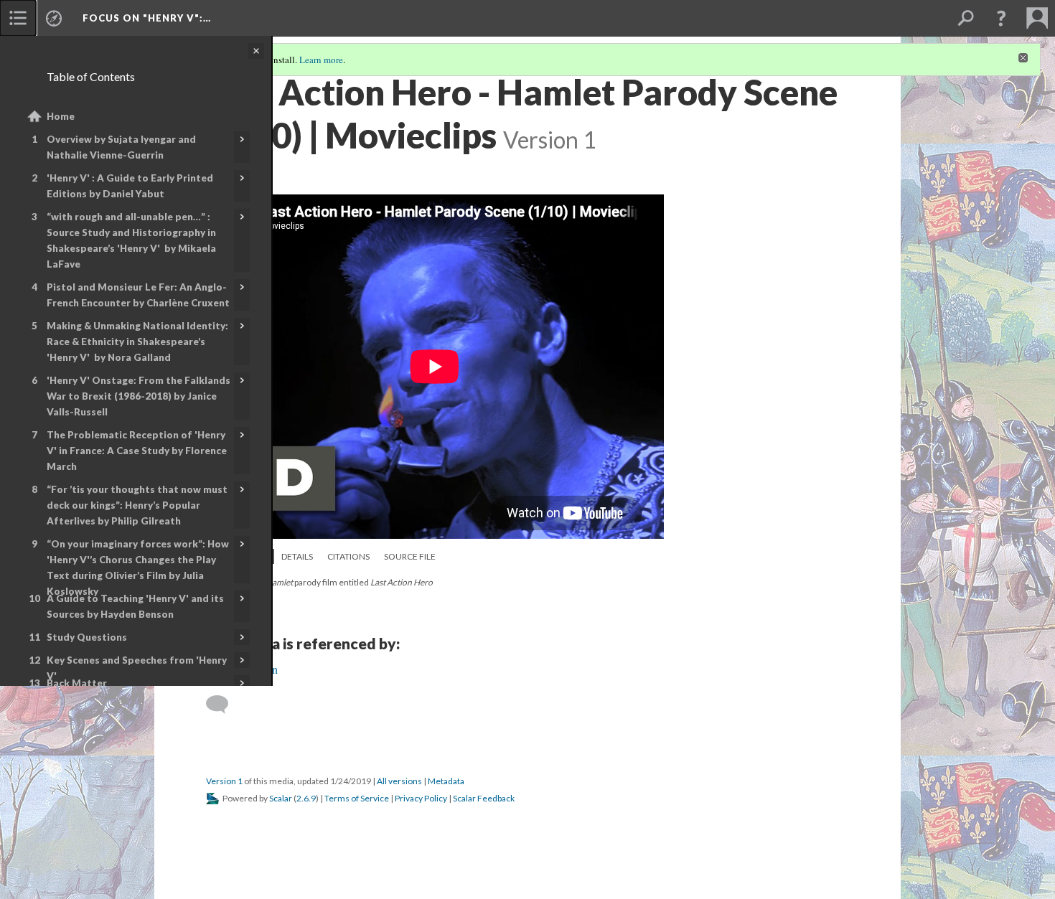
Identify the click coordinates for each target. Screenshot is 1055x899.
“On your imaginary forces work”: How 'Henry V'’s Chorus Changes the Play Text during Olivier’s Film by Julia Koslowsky (138, 567)
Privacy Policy (421, 798)
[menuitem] (18, 18)
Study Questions (87, 637)
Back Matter (77, 683)
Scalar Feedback (484, 798)
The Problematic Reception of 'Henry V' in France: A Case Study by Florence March (137, 450)
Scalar (280, 798)
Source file (410, 556)
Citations (348, 556)
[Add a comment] (223, 704)
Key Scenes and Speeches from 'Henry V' (137, 668)
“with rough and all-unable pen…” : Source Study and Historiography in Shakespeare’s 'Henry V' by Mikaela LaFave (131, 240)
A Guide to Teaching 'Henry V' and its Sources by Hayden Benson (135, 606)
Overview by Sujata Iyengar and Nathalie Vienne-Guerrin (121, 147)
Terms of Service (356, 798)
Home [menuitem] (61, 116)
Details (297, 556)
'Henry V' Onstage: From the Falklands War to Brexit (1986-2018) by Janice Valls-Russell (138, 396)
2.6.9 (306, 798)
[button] (1001, 18)
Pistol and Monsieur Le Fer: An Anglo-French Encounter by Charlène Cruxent (138, 295)
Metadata (446, 781)
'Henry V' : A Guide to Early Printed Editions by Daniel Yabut (130, 185)
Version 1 (224, 781)
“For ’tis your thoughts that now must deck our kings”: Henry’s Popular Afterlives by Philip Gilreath (137, 505)
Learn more (321, 59)
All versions (399, 781)
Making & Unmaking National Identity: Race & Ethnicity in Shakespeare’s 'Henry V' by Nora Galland (137, 341)
